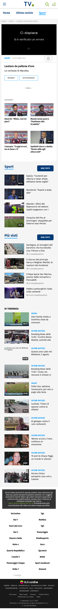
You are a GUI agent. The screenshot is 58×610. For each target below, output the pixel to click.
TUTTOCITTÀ (23, 588)
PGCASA (51, 585)
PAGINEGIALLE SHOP (39, 585)
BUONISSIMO (24, 591)
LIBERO (6, 585)
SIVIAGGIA (38, 588)
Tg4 (42, 513)
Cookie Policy (44, 594)
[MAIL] (54, 4)
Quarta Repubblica (16, 550)
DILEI (31, 588)
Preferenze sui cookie (26, 597)
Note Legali (23, 594)
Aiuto (38, 597)
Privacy (33, 594)
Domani (42, 569)
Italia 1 (15, 569)
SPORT (11, 21)
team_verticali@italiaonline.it (20, 503)
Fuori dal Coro (15, 526)
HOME (3, 21)
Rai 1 (15, 520)
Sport (42, 12)
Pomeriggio (42, 532)
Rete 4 (16, 544)
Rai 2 (15, 532)
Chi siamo (13, 594)
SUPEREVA (34, 591)
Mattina (42, 520)
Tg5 (42, 526)
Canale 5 (16, 557)
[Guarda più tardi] (48, 58)
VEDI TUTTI (45, 168)
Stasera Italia (15, 538)
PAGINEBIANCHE (12, 588)
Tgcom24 (42, 550)
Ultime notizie (24, 12)
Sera (42, 544)
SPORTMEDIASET (29, 78)
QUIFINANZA (48, 588)
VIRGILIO (14, 585)
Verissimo (15, 513)
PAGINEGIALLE (24, 585)
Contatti (17, 575)
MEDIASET (11, 78)
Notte (42, 557)
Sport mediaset (42, 563)
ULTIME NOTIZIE (38, 331)
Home (6, 12)
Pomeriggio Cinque (16, 563)
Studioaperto (42, 538)
